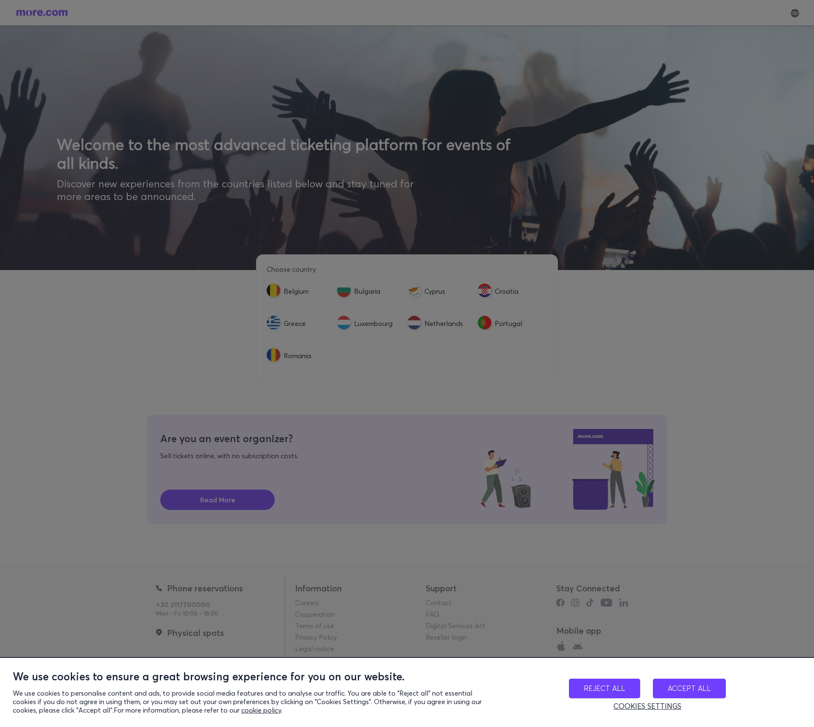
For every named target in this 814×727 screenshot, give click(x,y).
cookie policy (261, 710)
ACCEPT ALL (689, 688)
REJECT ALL (604, 688)
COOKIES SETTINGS (647, 706)
